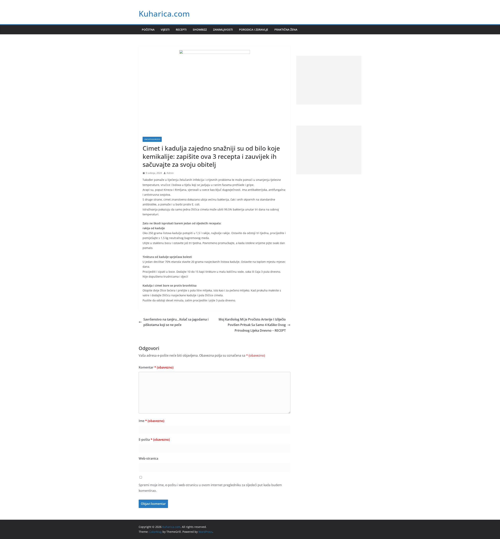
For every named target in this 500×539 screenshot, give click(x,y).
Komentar (156, 367)
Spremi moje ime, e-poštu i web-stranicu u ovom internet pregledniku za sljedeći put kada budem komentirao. (210, 488)
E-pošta (154, 439)
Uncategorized (152, 139)
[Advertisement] (328, 80)
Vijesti (165, 29)
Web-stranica (148, 458)
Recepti (181, 29)
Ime (151, 421)
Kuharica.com (164, 13)
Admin (170, 173)
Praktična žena (285, 29)
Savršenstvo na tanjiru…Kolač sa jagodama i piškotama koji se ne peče (175, 322)
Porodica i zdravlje (253, 29)
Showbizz (200, 29)
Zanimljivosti (223, 29)
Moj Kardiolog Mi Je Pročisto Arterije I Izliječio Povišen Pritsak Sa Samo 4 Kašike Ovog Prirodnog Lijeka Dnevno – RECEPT (252, 325)
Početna (148, 29)
